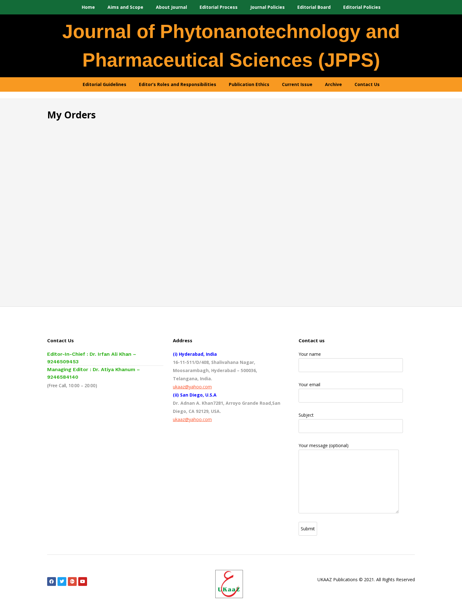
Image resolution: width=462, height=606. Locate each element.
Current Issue (297, 84)
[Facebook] (51, 581)
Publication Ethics (249, 84)
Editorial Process (219, 7)
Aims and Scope (125, 7)
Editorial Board (314, 7)
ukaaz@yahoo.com (192, 387)
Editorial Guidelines (104, 84)
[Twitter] (62, 581)
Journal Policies (267, 7)
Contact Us (367, 84)
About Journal (171, 7)
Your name (310, 354)
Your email (309, 384)
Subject (306, 415)
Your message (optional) (324, 445)
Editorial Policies (362, 7)
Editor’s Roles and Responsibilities (177, 84)
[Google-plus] (72, 581)
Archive (333, 84)
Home (88, 7)
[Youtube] (82, 581)
